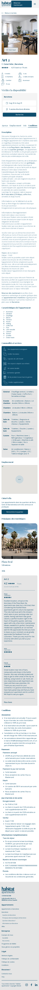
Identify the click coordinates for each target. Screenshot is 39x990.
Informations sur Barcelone (10, 923)
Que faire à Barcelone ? (9, 921)
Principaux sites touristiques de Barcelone (14, 918)
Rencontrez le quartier (14, 512)
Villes (3, 926)
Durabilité (5, 938)
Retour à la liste (10, 13)
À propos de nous (7, 935)
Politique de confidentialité (10, 959)
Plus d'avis (8, 702)
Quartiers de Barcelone (9, 915)
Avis (24, 125)
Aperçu (5, 125)
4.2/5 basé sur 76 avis (19, 67)
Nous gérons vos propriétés (11, 947)
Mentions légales (7, 956)
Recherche (19, 115)
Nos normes (5, 941)
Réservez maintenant (18, 4)
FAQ (3, 977)
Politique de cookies (8, 962)
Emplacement (15, 125)
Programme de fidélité (9, 944)
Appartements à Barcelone (10, 909)
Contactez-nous (7, 974)
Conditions (32, 125)
